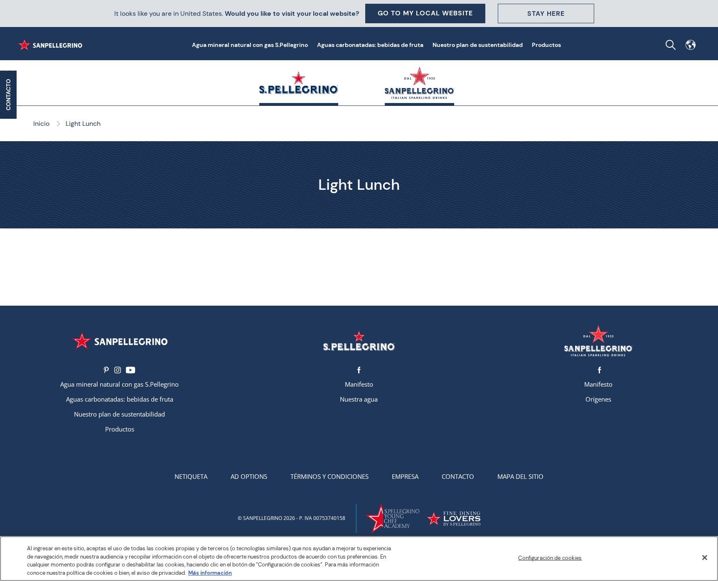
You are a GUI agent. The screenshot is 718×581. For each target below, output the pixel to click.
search (671, 45)
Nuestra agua (359, 399)
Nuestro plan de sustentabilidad (478, 45)
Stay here (546, 13)
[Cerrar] (705, 557)
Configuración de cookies (550, 557)
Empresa (405, 476)
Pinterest (106, 370)
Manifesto (359, 384)
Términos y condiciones (329, 476)
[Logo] (119, 341)
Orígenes (598, 399)
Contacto (458, 476)
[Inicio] (51, 45)
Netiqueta (191, 476)
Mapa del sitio (520, 476)
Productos (546, 45)
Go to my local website (425, 13)
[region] (359, 558)
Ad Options (249, 476)
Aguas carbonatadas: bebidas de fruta (370, 45)
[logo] (359, 341)
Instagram (117, 370)
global (691, 45)
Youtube (130, 370)
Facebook (359, 370)
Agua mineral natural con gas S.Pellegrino (250, 45)
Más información (210, 572)
